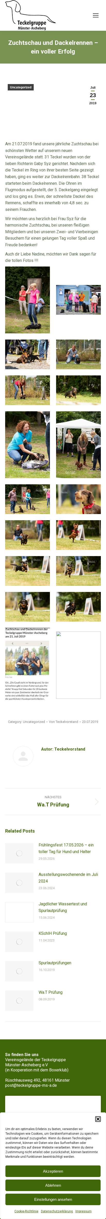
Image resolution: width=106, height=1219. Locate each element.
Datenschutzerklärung (57, 1211)
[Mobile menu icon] (96, 15)
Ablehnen (53, 1185)
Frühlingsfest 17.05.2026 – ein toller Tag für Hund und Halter (66, 848)
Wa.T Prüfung (51, 992)
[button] (98, 1119)
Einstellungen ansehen (53, 1199)
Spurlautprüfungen (55, 962)
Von (63, 722)
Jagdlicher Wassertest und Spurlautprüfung (63, 907)
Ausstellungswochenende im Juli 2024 (68, 878)
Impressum (83, 1211)
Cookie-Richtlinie (26, 1211)
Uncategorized (20, 87)
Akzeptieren (53, 1171)
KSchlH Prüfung (53, 933)
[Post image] (19, 853)
